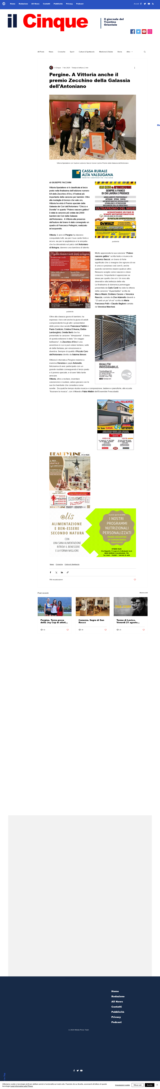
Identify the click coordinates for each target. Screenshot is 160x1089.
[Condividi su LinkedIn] (62, 572)
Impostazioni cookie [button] (122, 1085)
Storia (119, 52)
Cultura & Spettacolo (87, 52)
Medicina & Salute (106, 52)
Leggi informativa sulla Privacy (21, 1086)
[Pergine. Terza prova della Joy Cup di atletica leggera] (55, 606)
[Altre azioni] (134, 67)
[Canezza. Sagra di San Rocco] (93, 606)
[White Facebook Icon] (74, 1070)
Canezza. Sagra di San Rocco (91, 621)
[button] (145, 52)
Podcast (116, 1022)
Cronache (61, 52)
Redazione (118, 996)
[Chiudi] (157, 1085)
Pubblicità (117, 1012)
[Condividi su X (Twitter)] (56, 572)
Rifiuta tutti (137, 1085)
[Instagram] (150, 31)
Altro (128, 52)
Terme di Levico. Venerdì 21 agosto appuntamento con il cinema (128, 621)
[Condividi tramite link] (68, 572)
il (47, 21)
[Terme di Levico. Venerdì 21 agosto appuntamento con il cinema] (131, 606)
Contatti (116, 1006)
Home (115, 991)
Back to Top (4, 1079)
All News (117, 1001)
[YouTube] (144, 31)
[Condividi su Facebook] (50, 572)
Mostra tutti (144, 593)
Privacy (116, 1017)
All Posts (41, 52)
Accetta (149, 1085)
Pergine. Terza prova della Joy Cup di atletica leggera (55, 621)
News (51, 52)
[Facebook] (132, 31)
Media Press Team (82, 1030)
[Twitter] (138, 31)
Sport (72, 52)
